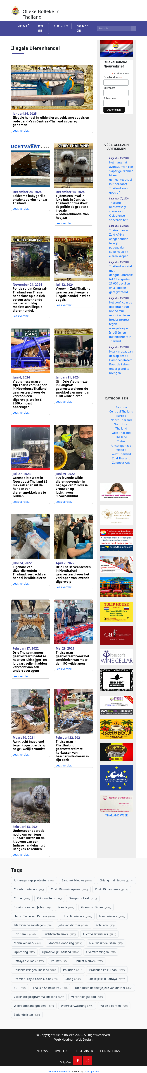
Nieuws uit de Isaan (105, 943)
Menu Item (77, 1060)
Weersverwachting (77, 1006)
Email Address (112, 77)
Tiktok (121, 441)
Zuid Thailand (121, 458)
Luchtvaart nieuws (99, 934)
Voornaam (109, 87)
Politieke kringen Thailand (34, 970)
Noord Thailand (121, 420)
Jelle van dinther (73, 925)
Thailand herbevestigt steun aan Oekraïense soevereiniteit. (118, 211)
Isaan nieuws (111, 916)
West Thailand (121, 454)
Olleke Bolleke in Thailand (41, 14)
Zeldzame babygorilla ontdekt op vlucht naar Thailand (30, 199)
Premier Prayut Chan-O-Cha (36, 979)
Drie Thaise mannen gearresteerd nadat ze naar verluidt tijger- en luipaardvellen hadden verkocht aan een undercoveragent (30, 661)
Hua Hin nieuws (77, 916)
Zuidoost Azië (121, 463)
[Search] (133, 28)
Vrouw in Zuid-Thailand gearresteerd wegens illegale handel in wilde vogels (73, 294)
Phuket (59, 961)
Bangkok (121, 407)
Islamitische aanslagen (32, 925)
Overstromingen (100, 952)
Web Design (84, 1039)
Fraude (65, 907)
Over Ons (40, 28)
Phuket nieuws (88, 961)
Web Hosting (63, 1039)
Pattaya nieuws (28, 961)
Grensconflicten (95, 907)
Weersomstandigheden (33, 1006)
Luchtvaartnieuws (59, 934)
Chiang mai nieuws (115, 880)
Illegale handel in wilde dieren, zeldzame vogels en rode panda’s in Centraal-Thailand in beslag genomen (51, 121)
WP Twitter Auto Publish (59, 1071)
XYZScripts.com (92, 1071)
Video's (121, 450)
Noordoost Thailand (121, 426)
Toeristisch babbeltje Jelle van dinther (103, 988)
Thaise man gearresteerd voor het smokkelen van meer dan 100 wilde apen (72, 657)
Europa (121, 416)
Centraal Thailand (121, 411)
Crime (21, 898)
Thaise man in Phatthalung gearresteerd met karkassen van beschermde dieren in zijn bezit (72, 750)
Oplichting (24, 952)
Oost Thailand (121, 433)
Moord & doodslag (64, 943)
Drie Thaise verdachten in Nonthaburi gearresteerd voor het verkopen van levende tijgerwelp (73, 574)
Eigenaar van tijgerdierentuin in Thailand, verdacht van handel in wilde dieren (30, 572)
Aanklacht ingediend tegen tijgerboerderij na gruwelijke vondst (29, 745)
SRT (19, 988)
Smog (73, 979)
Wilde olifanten (113, 1006)
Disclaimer (61, 26)
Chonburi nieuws (28, 889)
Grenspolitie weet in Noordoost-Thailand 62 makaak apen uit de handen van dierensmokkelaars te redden (30, 487)
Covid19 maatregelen (69, 889)
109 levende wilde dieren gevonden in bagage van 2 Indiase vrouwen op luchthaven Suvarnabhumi (72, 487)
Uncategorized (121, 446)
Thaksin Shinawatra (50, 988)
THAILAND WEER (116, 826)
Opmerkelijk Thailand (60, 952)
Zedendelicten (26, 1015)
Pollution (72, 970)
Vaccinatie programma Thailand (38, 997)
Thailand (121, 437)
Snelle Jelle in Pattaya (106, 979)
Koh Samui (25, 934)
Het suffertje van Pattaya (34, 916)
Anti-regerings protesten (34, 880)
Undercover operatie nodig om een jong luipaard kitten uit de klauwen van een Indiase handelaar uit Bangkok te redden (29, 840)
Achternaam (110, 98)
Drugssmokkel (82, 898)
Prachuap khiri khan (106, 970)
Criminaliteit (49, 898)
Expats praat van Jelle (32, 907)
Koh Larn (105, 925)
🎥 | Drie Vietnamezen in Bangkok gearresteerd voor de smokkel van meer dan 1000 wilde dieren (73, 388)
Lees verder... (21, 130)
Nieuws (22, 26)
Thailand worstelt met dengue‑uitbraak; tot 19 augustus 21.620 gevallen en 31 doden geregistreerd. (121, 279)
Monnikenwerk (27, 943)
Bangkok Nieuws (76, 880)
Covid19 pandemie (111, 889)
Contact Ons (82, 28)
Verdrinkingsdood (86, 997)
